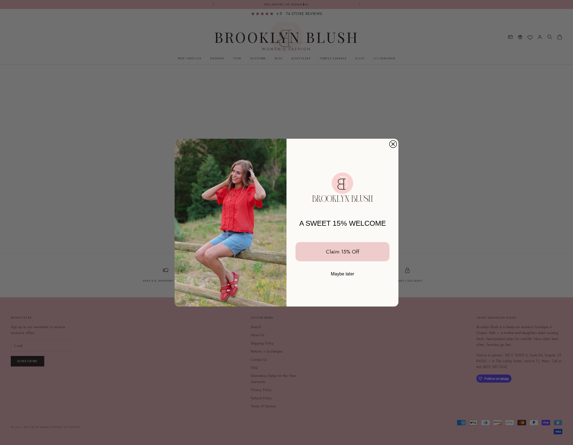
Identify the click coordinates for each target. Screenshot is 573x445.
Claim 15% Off (342, 252)
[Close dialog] (393, 144)
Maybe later (342, 273)
